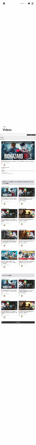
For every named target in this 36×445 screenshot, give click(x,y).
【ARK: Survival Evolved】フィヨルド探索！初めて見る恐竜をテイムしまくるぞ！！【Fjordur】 (26, 262)
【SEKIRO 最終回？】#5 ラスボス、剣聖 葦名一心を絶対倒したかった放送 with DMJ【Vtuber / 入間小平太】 (9, 220)
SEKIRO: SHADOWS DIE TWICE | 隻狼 (23, 197)
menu (32, 3)
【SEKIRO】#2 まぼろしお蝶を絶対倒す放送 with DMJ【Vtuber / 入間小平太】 (26, 241)
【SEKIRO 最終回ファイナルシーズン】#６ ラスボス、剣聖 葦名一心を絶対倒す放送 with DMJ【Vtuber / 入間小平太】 (26, 199)
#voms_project (22, 3)
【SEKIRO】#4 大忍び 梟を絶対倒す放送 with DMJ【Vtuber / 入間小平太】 (26, 220)
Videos (5, 126)
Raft (2, 260)
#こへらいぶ (18, 322)
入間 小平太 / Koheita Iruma (6, 201)
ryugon (4, 165)
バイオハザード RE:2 (4, 160)
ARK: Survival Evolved (21, 260)
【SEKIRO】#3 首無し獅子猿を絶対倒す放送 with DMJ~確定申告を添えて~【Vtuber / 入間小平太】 (9, 241)
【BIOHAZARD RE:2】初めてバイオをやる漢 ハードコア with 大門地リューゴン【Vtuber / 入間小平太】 (17, 161)
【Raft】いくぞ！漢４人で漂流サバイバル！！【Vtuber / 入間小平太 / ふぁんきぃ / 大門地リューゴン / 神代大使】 (9, 262)
